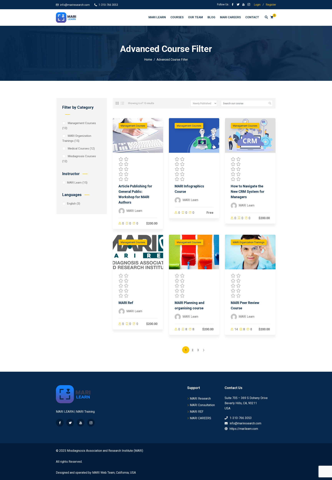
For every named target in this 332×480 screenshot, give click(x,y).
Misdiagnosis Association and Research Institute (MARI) (105, 450)
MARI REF (196, 411)
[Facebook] (60, 423)
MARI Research (200, 398)
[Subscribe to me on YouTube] (243, 4)
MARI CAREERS (200, 418)
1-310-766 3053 (108, 4)
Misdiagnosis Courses (79, 158)
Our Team (195, 17)
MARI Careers (230, 17)
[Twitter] (70, 423)
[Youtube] (80, 423)
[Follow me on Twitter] (238, 4)
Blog (211, 17)
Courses (176, 17)
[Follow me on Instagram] (248, 4)
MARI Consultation (202, 405)
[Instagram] (91, 423)
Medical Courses (80, 148)
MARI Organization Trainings (76, 138)
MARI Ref (126, 303)
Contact (252, 17)
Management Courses (79, 125)
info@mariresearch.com (75, 4)
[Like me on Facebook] (232, 4)
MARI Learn (157, 17)
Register (271, 4)
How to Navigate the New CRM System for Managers (247, 191)
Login (257, 4)
